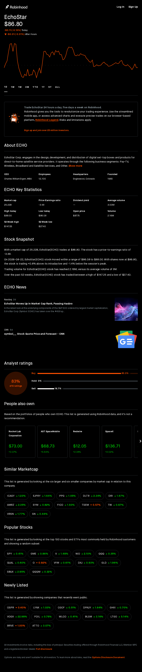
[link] (120, 7)
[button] (5, 88)
